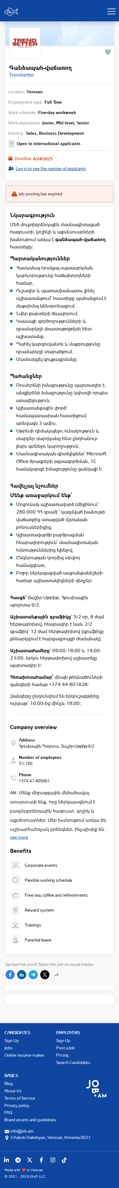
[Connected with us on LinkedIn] (6, 1160)
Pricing (62, 1055)
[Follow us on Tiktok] (64, 1160)
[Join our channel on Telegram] (18, 1160)
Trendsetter (21, 74)
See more (19, 837)
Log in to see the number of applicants (51, 168)
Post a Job (65, 1047)
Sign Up (12, 1040)
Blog (8, 1083)
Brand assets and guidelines (30, 1119)
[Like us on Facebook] (41, 1160)
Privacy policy (16, 1105)
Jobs (9, 1047)
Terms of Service (19, 1098)
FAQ (8, 1112)
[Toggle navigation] (111, 11)
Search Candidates (73, 1062)
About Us (13, 1090)
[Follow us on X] (29, 1160)
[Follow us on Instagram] (53, 1160)
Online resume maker (24, 1055)
